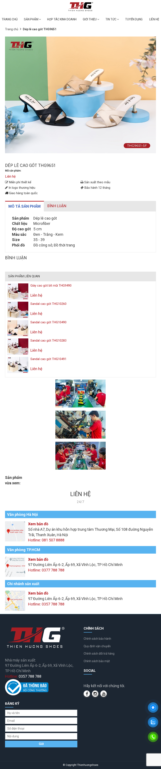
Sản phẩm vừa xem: (13, 480)
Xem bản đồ (38, 524)
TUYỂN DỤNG (134, 19)
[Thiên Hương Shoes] (80, 6)
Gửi (41, 744)
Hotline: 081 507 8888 (46, 540)
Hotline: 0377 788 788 (46, 570)
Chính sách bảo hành (97, 638)
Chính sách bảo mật (97, 661)
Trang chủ (11, 29)
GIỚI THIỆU (90, 19)
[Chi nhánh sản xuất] (15, 600)
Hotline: (23, 676)
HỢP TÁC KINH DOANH (62, 19)
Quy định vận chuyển (97, 646)
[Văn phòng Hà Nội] (15, 531)
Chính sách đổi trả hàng (99, 653)
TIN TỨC (111, 19)
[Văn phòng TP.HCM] (15, 566)
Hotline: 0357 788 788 (46, 604)
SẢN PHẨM (31, 19)
